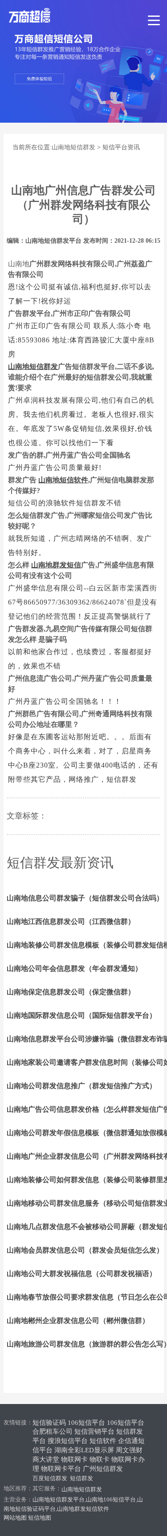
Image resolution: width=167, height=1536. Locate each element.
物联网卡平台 (61, 1468)
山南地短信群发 (73, 147)
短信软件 (103, 1440)
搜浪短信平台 (68, 1440)
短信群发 (81, 1478)
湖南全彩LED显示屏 (84, 1450)
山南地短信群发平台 (59, 1499)
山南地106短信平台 (111, 1499)
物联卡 (100, 1459)
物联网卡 (74, 1459)
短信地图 (39, 1517)
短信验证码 (49, 1422)
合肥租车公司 (53, 1431)
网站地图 (15, 1517)
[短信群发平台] (47, 15)
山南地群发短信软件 (83, 1508)
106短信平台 (86, 1422)
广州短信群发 (103, 1468)
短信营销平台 (94, 1431)
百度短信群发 (50, 1478)
